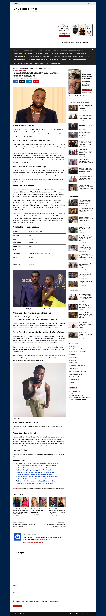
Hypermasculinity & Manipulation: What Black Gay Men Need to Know (86, 256)
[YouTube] (90, 3)
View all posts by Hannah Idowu (33, 542)
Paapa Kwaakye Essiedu (37, 488)
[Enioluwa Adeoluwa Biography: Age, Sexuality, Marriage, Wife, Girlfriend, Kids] (57, 502)
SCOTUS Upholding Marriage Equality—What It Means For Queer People (86, 219)
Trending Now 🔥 (19, 56)
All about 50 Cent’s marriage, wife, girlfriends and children (35, 483)
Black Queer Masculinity (44, 53)
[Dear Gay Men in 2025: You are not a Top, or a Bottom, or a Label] (73, 200)
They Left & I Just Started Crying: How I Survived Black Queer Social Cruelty (86, 325)
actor (29, 129)
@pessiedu (32, 264)
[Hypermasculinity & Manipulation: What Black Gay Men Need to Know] (73, 254)
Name (14, 578)
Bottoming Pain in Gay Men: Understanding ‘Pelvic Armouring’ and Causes (85, 265)
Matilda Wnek (20, 488)
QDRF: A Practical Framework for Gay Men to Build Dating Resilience (86, 161)
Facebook (72, 613)
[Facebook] (84, 3)
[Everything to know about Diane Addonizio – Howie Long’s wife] (39, 502)
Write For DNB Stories (69, 56)
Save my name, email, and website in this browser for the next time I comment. (36, 601)
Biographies (47, 56)
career (30, 190)
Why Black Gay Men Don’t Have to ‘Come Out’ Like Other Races (86, 107)
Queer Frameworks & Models (23, 53)
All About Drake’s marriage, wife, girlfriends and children (34, 474)
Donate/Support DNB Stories (37, 60)
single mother (36, 147)
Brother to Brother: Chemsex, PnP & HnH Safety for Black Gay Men (86, 247)
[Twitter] (86, 3)
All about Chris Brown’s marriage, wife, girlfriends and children (36, 481)
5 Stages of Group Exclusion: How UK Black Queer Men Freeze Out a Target (86, 187)
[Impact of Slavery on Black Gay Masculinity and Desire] (73, 227)
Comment (16, 559)
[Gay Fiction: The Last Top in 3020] (73, 282)
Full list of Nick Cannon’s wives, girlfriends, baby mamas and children (38, 463)
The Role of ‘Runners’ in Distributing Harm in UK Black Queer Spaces (85, 334)
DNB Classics (73, 354)
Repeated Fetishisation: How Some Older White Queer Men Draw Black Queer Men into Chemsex (86, 116)
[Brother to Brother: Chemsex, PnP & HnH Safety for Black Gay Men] (73, 246)
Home (15, 50)
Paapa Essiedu (28, 488)
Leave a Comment (33, 78)
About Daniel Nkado (53, 63)
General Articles (22, 70)
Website (15, 592)
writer (62, 441)
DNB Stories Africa (25, 8)
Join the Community (37, 63)
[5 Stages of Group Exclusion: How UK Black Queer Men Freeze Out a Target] (73, 185)
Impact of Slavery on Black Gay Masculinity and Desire (86, 229)
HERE (75, 95)
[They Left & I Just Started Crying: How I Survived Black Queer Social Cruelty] (73, 323)
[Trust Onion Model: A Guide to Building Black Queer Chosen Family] (73, 141)
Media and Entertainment (77, 365)
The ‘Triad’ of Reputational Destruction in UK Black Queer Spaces (86, 306)
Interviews (72, 360)
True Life (57, 56)
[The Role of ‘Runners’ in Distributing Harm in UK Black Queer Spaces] (73, 333)
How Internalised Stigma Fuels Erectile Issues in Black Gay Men (85, 274)
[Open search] (93, 50)
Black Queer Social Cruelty (64, 53)
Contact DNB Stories (21, 63)
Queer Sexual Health (76, 50)
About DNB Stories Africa (28, 50)
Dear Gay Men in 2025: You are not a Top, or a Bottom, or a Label (85, 201)
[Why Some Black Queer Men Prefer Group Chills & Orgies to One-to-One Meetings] (73, 313)
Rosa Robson (53, 488)
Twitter (77, 613)
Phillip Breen (46, 488)
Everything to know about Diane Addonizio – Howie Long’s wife (38, 510)
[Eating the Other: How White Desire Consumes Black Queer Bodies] (73, 168)
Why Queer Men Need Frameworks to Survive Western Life (85, 134)
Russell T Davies (60, 488)
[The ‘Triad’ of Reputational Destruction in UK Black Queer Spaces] (73, 304)
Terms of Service (19, 60)
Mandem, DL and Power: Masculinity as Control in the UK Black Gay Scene (85, 125)
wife (14, 319)
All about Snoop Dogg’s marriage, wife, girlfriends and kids (35, 470)
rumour (47, 347)
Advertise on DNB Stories (57, 60)
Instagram (83, 613)
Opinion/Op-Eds (82, 53)
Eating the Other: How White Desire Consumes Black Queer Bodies (85, 169)
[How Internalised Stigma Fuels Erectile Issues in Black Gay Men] (73, 273)
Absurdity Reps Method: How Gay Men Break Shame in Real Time (85, 178)
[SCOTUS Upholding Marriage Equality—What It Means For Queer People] (73, 217)
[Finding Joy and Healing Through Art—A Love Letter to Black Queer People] (73, 236)
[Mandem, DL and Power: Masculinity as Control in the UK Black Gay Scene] (73, 124)
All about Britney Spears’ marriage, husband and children (34, 468)
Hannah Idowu (25, 78)
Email (15, 585)
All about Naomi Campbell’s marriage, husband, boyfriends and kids (37, 476)
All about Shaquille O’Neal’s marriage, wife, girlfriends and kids (36, 472)
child (14, 456)
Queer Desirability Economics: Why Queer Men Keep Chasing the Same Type (85, 152)
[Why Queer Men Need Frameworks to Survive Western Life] (73, 133)
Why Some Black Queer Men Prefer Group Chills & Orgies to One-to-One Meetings (86, 315)
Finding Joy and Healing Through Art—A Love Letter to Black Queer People (85, 238)
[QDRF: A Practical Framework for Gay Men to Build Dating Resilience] (73, 160)
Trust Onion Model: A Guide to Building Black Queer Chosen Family (85, 142)
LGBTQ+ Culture (44, 50)
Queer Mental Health (59, 50)
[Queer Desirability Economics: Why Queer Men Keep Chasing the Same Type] (73, 150)
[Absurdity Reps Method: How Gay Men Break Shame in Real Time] (73, 177)
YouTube (89, 613)
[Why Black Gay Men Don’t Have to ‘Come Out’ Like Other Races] (73, 105)
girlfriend (30, 441)
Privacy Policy (84, 56)
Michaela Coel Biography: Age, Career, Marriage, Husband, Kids (36, 465)
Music (20, 162)
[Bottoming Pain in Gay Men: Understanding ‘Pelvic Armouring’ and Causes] (73, 263)
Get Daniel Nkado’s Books (77, 60)
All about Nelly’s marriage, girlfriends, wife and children (34, 479)
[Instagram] (88, 3)
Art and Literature (34, 56)
